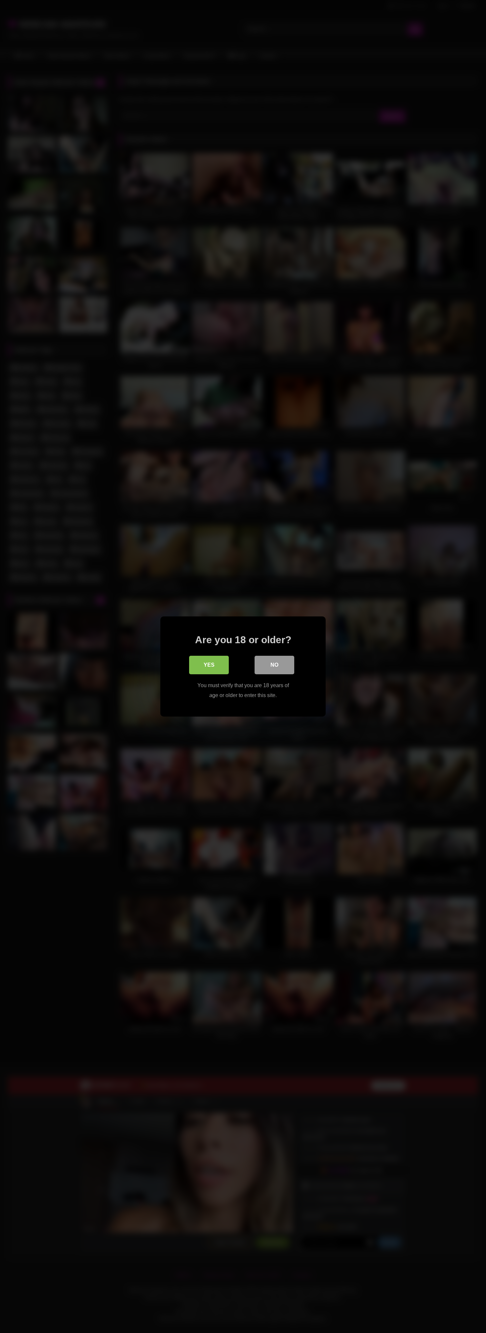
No (274, 665)
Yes (209, 665)
